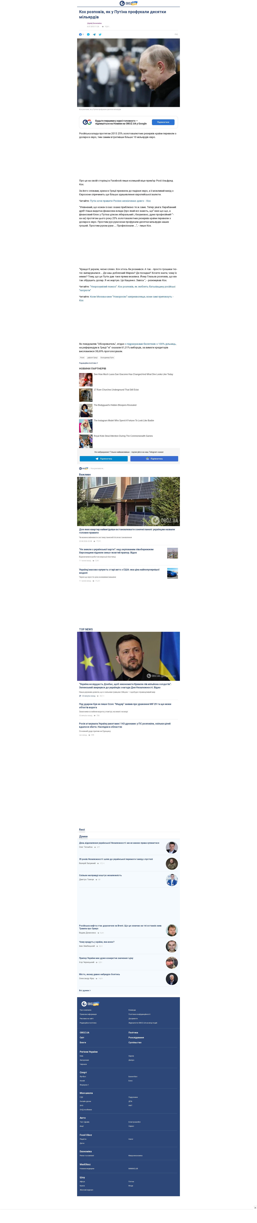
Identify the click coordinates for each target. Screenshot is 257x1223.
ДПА (130, 1101)
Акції (82, 1126)
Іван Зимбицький (87, 946)
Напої (130, 1139)
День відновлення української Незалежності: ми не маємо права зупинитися (119, 843)
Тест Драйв (84, 1122)
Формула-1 (84, 1085)
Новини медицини (87, 1169)
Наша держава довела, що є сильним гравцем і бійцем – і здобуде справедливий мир (117, 692)
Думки (83, 836)
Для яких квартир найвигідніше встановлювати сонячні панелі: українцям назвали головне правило (127, 531)
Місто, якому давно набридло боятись (99, 974)
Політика (133, 1032)
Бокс (130, 1081)
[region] (128, 158)
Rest (82, 829)
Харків (131, 1056)
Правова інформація (88, 1014)
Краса (82, 1186)
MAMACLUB (133, 1169)
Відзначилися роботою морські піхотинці (97, 557)
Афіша (82, 1182)
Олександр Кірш (86, 978)
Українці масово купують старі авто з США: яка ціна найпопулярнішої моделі (119, 571)
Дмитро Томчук (86, 879)
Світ (82, 1037)
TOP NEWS (86, 629)
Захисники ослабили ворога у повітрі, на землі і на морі (103, 712)
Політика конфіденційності (139, 1014)
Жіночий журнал (86, 1190)
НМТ (130, 1105)
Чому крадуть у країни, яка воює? (96, 942)
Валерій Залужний (87, 863)
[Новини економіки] (83, 469)
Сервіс (131, 1126)
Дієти (82, 1143)
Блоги (83, 1042)
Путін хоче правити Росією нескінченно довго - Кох (120, 200)
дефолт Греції (92, 358)
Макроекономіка (135, 1156)
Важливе (85, 474)
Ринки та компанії (87, 1156)
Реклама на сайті (87, 1019)
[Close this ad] (255, 1208)
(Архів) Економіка (94, 23)
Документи (133, 1019)
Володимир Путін (107, 358)
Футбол (83, 1077)
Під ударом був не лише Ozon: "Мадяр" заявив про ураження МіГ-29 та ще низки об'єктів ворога (125, 706)
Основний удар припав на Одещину (95, 731)
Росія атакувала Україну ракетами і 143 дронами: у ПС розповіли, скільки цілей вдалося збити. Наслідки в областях (125, 725)
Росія (82, 358)
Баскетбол (132, 1077)
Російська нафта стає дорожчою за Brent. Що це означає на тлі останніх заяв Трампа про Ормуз (120, 927)
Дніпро (131, 1060)
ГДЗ (81, 1097)
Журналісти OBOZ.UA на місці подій (142, 1023)
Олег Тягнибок (86, 847)
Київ (81, 1056)
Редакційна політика (87, 363)
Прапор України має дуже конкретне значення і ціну (106, 958)
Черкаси (83, 1064)
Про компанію (85, 1010)
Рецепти (83, 1139)
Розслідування (136, 1037)
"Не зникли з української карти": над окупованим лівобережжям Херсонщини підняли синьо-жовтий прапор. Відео (116, 551)
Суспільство (134, 1042)
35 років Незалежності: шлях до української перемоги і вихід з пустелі (116, 859)
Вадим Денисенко (87, 933)
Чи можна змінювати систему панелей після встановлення (105, 537)
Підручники (133, 1097)
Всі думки (84, 990)
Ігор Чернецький (86, 962)
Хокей (82, 1081)
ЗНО (81, 1105)
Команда (132, 1010)
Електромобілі (134, 1122)
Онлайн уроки (85, 1101)
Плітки (131, 1182)
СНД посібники (86, 1110)
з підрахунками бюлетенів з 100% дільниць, (150, 343)
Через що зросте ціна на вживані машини (97, 577)
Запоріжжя (84, 1060)
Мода (130, 1186)
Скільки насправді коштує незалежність (100, 875)
